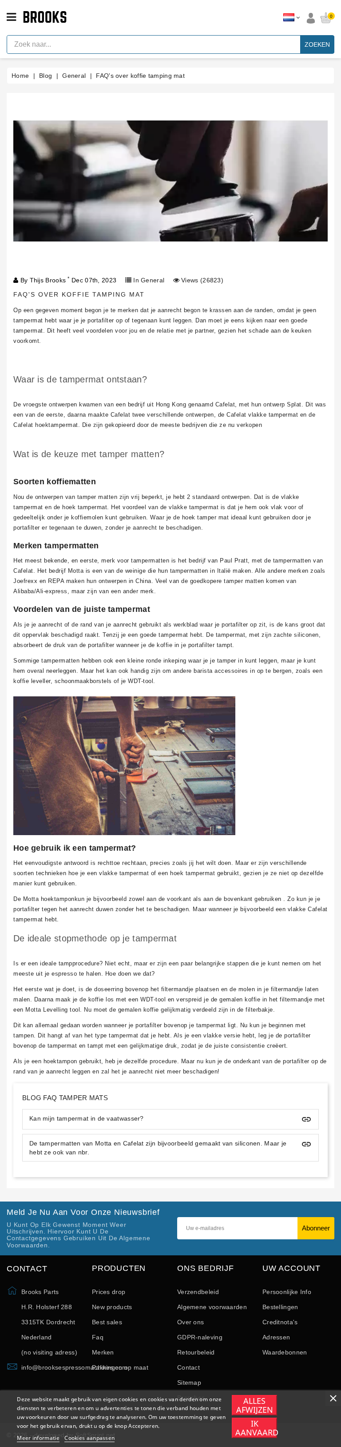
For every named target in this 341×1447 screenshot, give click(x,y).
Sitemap (189, 1382)
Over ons (190, 1322)
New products (112, 1306)
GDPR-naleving (199, 1337)
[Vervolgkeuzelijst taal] (291, 17)
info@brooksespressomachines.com (74, 1367)
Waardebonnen (284, 1352)
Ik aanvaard (256, 1428)
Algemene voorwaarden (212, 1306)
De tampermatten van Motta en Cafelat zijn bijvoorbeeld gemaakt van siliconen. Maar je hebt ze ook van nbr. (158, 1148)
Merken (103, 1352)
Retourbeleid (196, 1352)
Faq (97, 1337)
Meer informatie (38, 1438)
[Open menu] (11, 17)
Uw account (291, 1268)
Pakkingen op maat (120, 1367)
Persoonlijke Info (286, 1291)
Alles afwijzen (254, 1405)
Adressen (276, 1337)
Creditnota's (280, 1322)
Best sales (107, 1322)
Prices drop (108, 1291)
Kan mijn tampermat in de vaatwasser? (86, 1118)
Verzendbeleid (198, 1291)
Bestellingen (280, 1306)
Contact (188, 1367)
